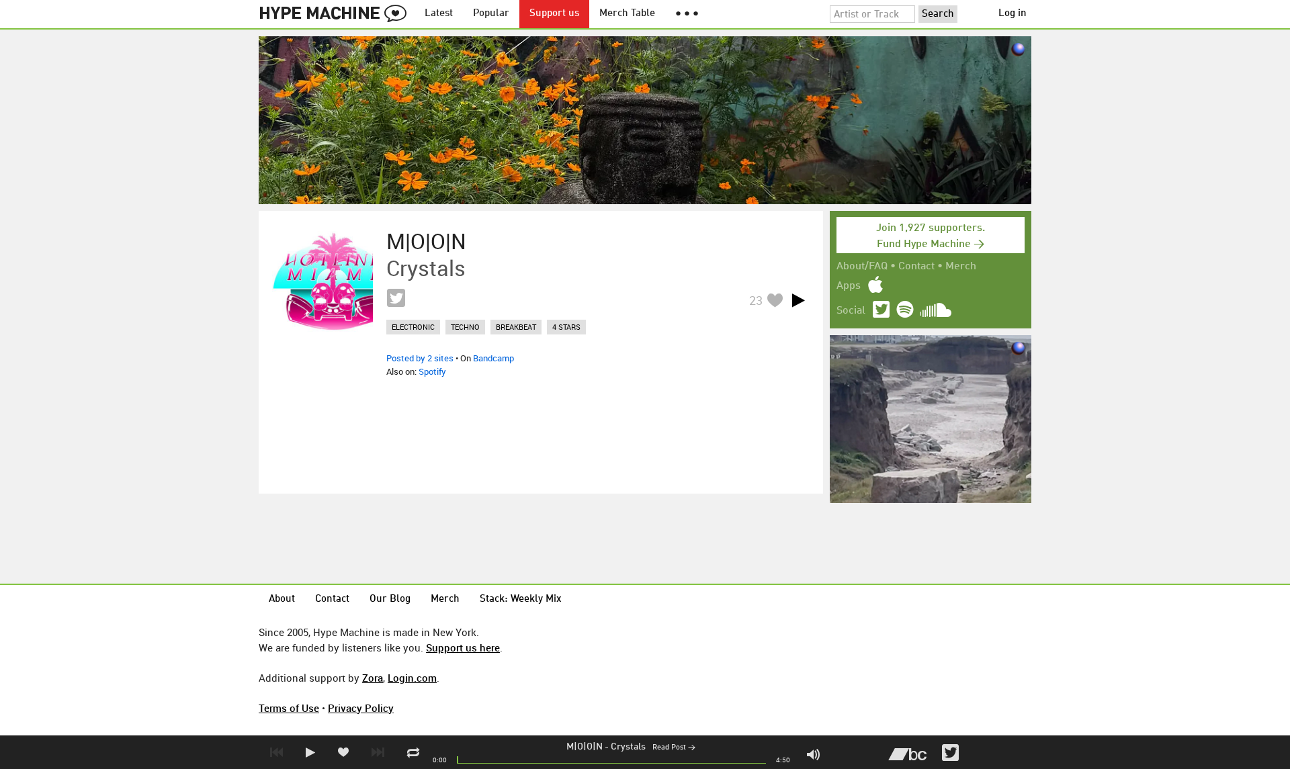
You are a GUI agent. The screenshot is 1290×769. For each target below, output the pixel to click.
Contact (916, 266)
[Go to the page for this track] (322, 281)
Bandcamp (493, 358)
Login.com (412, 677)
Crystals (628, 747)
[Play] (798, 300)
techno (465, 327)
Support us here (463, 647)
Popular (491, 14)
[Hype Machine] (337, 14)
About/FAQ (862, 266)
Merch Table (627, 14)
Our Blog (390, 599)
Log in (1012, 14)
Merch (960, 266)
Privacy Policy (361, 708)
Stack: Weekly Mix (521, 599)
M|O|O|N (584, 747)
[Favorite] (775, 300)
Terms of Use (289, 708)
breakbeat (516, 327)
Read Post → (673, 748)
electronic (413, 327)
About (282, 599)
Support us (554, 14)
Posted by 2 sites (420, 358)
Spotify (432, 371)
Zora (372, 677)
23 (756, 300)
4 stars (566, 327)
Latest (439, 14)
